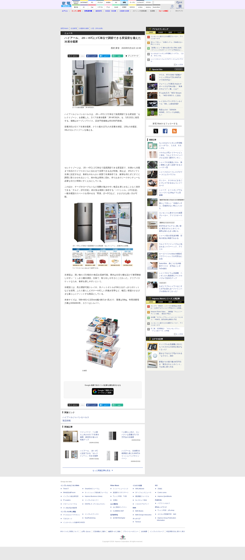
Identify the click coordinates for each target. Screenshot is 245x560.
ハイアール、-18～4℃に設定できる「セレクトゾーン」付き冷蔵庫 (89, 453)
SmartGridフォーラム (92, 489)
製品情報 (67, 421)
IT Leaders (67, 500)
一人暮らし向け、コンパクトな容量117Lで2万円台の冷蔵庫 (130, 434)
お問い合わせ (86, 531)
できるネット (67, 518)
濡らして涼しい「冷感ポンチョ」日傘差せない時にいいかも (170, 205)
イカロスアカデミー (142, 504)
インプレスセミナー (92, 500)
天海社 (160, 489)
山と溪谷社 (114, 504)
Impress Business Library (93, 496)
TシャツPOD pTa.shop (166, 510)
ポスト (75, 56)
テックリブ (136, 518)
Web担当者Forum (69, 492)
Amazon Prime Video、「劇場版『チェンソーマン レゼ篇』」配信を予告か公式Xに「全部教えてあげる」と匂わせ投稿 (166, 314)
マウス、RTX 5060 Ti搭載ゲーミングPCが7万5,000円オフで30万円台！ (170, 77)
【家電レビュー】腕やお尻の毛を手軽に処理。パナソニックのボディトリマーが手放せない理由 (167, 50)
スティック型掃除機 (139, 11)
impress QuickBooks (165, 496)
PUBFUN (158, 500)
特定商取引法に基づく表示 (175, 531)
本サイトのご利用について (69, 531)
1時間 (151, 32)
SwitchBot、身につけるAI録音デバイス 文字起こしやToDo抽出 (170, 265)
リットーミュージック (120, 489)
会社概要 (144, 531)
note (119, 56)
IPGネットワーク (161, 507)
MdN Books (139, 511)
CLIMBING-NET (118, 511)
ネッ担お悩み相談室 (70, 508)
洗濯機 (152, 11)
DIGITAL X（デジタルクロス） (95, 504)
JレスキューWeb (141, 500)
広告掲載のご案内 (99, 531)
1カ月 (180, 32)
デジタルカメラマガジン (71, 515)
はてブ (106, 56)
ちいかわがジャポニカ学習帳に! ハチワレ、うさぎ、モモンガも (170, 145)
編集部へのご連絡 (114, 531)
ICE (156, 485)
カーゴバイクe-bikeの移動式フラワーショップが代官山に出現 (170, 256)
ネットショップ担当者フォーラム (96, 492)
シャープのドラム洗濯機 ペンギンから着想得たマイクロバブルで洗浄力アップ (170, 275)
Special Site (157, 69)
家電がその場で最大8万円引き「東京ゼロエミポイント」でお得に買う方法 (170, 364)
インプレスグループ (157, 531)
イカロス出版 (137, 485)
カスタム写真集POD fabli (167, 514)
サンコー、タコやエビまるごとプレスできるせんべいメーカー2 (170, 182)
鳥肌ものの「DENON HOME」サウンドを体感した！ (169, 112)
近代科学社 (114, 515)
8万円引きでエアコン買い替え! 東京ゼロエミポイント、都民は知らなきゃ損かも (170, 228)
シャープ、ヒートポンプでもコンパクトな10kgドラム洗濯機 (170, 192)
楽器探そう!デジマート (121, 492)
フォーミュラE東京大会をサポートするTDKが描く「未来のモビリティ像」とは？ (170, 86)
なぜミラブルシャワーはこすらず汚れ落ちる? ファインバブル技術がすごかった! (170, 288)
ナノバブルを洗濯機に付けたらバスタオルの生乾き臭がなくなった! (170, 346)
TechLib (138, 522)
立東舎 (115, 500)
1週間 (170, 32)
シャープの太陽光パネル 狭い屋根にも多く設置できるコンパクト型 (170, 164)
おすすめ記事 (157, 339)
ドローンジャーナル (70, 504)
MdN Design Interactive (143, 515)
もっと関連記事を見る (101, 470)
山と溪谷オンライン (120, 507)
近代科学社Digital (119, 518)
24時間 (160, 32)
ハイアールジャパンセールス (76, 417)
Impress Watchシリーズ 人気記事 (166, 299)
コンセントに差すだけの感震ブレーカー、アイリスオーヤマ (170, 215)
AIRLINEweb (139, 489)
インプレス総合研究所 (70, 496)
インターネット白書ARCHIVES (74, 522)
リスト (82, 56)
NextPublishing (90, 518)
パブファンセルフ (164, 503)
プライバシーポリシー (130, 531)
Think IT (66, 489)
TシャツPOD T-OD (120, 496)
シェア (93, 56)
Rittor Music (114, 485)
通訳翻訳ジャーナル (142, 496)
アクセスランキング (160, 29)
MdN (134, 508)
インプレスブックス (92, 514)
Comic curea (162, 492)
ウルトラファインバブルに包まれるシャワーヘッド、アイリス (170, 246)
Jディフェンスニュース (143, 492)
